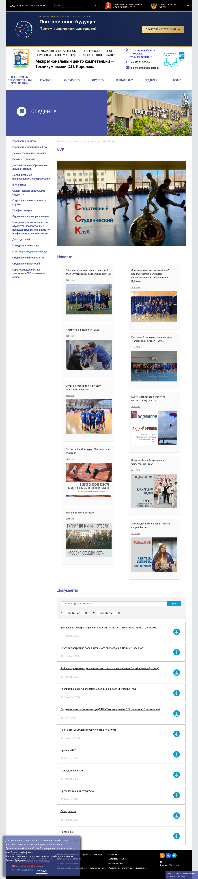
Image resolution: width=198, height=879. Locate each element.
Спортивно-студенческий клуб (29, 251)
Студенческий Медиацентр (28, 257)
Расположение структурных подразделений (127, 868)
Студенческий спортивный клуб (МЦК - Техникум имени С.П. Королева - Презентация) (110, 709)
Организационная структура (77, 790)
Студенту (98, 80)
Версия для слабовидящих (30, 5)
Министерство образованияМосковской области (127, 5)
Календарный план (71, 770)
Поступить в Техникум (161, 29)
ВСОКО (177, 80)
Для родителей (21, 239)
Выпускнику (124, 80)
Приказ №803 (68, 750)
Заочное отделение (23, 159)
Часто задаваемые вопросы (68, 859)
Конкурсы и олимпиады (26, 245)
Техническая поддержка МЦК (69, 863)
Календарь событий (117, 859)
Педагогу (151, 80)
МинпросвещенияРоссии (168, 5)
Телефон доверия (22, 210)
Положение (66, 831)
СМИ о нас (113, 854)
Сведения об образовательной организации (20, 80)
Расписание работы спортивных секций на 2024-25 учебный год (98, 688)
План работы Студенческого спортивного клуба (88, 729)
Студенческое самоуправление (30, 216)
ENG (95, 5)
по (94, 612)
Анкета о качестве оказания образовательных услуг (79, 854)
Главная (45, 80)
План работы (68, 811)
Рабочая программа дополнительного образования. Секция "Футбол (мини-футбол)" (109, 668)
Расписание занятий (24, 141)
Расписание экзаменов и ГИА (29, 147)
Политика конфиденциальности (24, 864)
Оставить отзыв (115, 863)
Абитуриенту (71, 80)
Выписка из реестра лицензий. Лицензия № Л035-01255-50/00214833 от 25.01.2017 (108, 627)
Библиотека (19, 184)
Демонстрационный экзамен (29, 153)
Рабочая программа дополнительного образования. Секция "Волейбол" (102, 648)
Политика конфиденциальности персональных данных (80, 868)
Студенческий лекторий (26, 263)
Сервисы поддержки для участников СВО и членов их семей (28, 273)
